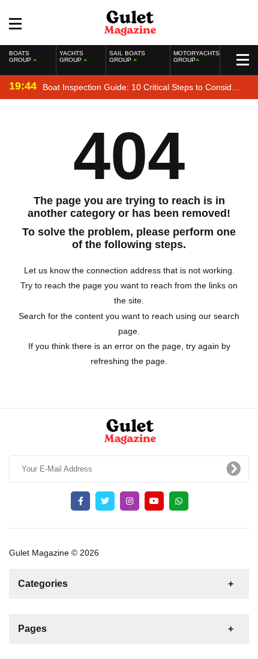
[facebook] (80, 501)
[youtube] (154, 501)
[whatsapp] (178, 501)
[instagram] (129, 501)
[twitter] (105, 501)
